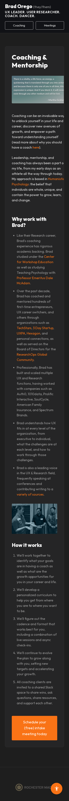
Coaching (19, 25)
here (36, 147)
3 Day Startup (43, 328)
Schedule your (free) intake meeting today (34, 728)
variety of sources (30, 494)
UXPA (21, 333)
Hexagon (33, 333)
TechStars (24, 328)
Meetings (50, 25)
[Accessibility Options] (56, 788)
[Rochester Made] (34, 787)
